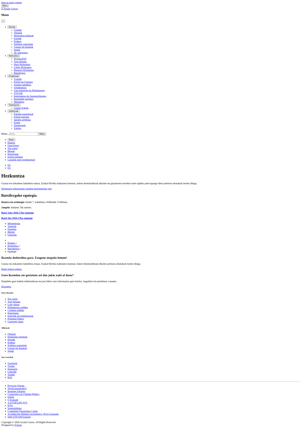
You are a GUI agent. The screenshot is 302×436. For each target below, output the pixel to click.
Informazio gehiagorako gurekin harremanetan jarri (26, 188)
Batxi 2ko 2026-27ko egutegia (17, 218)
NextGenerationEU (17, 388)
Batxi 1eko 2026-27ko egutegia (17, 212)
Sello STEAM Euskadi (19, 417)
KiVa (10, 405)
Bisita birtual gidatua (11, 269)
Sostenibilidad (15, 408)
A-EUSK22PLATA (17, 402)
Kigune (18, 425)
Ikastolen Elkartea (16, 391)
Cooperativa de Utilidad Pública (23, 394)
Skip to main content (11, 2)
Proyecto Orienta (16, 385)
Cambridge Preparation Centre (23, 411)
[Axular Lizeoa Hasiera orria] (9, 8)
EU (9, 168)
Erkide (11, 397)
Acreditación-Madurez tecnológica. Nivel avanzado (33, 414)
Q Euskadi (13, 400)
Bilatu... (5, 133)
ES (9, 165)
